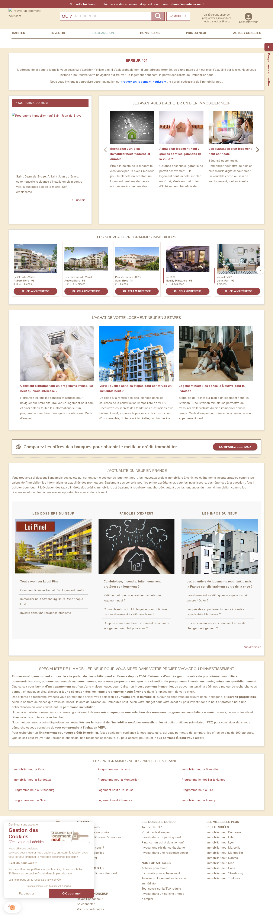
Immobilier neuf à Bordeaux (32, 779)
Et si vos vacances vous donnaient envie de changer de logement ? (216, 625)
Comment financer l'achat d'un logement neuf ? (52, 590)
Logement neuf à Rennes (114, 800)
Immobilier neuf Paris (220, 868)
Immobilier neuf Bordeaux (223, 832)
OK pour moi (71, 893)
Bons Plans (150, 33)
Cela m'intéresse (37, 291)
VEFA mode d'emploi (156, 832)
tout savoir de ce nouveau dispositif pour (137, 4)
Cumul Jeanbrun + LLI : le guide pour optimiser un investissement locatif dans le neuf (135, 611)
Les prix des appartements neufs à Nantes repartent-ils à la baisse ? (215, 611)
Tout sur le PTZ (152, 827)
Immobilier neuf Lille (220, 837)
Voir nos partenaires (90, 909)
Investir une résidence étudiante (163, 847)
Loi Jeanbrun (102, 33)
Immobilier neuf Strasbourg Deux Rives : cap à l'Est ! (51, 601)
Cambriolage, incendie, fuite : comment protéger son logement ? (132, 584)
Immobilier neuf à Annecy (199, 800)
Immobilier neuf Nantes (222, 857)
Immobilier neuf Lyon (220, 842)
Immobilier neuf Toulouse (223, 878)
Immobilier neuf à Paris (29, 769)
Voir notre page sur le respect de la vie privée (35, 879)
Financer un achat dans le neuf (163, 842)
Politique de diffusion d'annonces (99, 837)
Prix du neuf (196, 33)
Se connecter (86, 904)
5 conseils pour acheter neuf (161, 873)
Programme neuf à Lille (197, 790)
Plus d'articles (252, 647)
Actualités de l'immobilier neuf (97, 873)
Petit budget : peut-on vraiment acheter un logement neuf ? (132, 598)
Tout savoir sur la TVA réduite (161, 888)
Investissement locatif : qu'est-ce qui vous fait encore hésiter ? (217, 598)
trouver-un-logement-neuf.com (144, 81)
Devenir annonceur (90, 898)
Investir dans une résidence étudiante (45, 612)
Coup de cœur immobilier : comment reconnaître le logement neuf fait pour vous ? (136, 625)
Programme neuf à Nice (29, 800)
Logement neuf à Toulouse (115, 790)
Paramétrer (26, 893)
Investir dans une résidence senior (165, 852)
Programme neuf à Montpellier (118, 779)
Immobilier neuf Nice (220, 863)
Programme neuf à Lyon (113, 769)
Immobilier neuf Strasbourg (224, 873)
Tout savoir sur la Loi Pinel (39, 581)
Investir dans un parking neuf (161, 837)
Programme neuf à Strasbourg (34, 790)
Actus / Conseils (247, 33)
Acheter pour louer (154, 868)
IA (180, 16)
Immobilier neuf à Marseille (200, 769)
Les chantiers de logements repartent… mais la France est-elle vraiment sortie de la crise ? (220, 584)
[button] (12, 907)
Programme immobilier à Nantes (203, 779)
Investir (58, 33)
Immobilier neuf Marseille (223, 847)
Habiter (18, 33)
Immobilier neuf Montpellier (224, 852)
